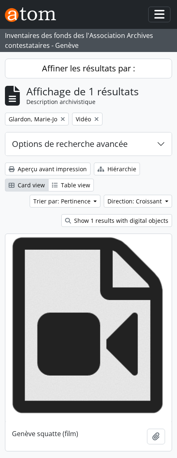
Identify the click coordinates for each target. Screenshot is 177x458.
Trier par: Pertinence (62, 201)
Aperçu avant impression (51, 169)
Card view (30, 185)
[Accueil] (34, 14)
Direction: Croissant (135, 201)
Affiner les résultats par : (88, 68)
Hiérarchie (121, 169)
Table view (74, 185)
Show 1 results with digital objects (120, 220)
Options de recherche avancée (70, 143)
